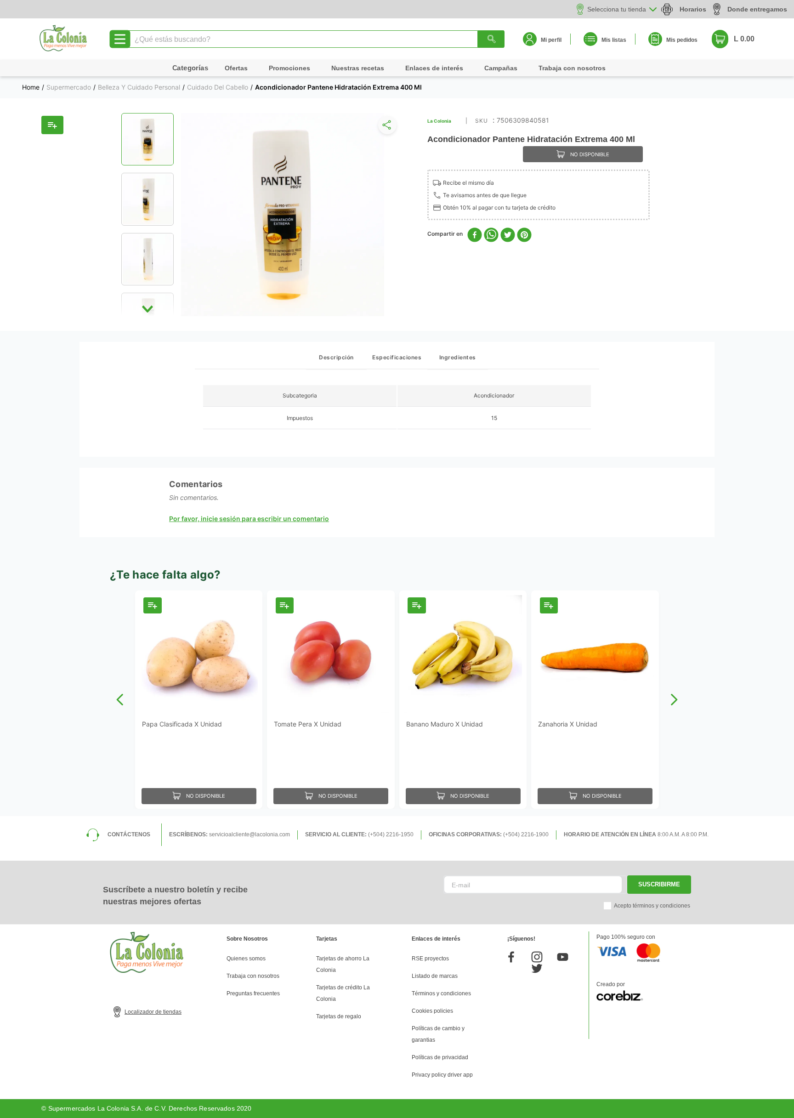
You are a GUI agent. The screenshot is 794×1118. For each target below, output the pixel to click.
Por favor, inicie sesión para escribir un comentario (249, 518)
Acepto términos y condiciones (652, 905)
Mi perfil (551, 40)
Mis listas (613, 40)
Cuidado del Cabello (217, 87)
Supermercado (68, 87)
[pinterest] (524, 235)
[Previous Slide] (120, 699)
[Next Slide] (673, 699)
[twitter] (507, 235)
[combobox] (315, 39)
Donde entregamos (757, 9)
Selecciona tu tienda (616, 9)
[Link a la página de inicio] (31, 87)
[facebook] (474, 235)
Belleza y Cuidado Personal (139, 87)
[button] (385, 127)
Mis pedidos (682, 40)
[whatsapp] (491, 235)
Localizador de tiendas (153, 1012)
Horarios (693, 9)
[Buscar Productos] (491, 39)
